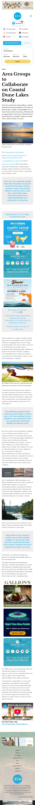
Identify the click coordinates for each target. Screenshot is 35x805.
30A (16, 326)
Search (17, 61)
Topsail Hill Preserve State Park (13, 161)
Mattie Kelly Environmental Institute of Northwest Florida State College (14, 156)
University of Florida (8, 164)
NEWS (17, 753)
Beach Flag (25, 29)
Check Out (15, 54)
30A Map (8, 36)
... (8, 56)
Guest (24, 54)
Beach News (25, 36)
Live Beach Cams (10, 29)
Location (5, 49)
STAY (17, 763)
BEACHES (17, 755)
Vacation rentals (12, 43)
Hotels (27, 43)
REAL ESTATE (17, 766)
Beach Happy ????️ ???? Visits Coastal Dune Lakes (17, 215)
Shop (17, 750)
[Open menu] (30, 16)
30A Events (25, 33)
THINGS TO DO (17, 758)
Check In (5, 54)
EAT (17, 761)
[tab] (12, 43)
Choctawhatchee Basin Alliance (14, 152)
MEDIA (17, 768)
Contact (17, 771)
